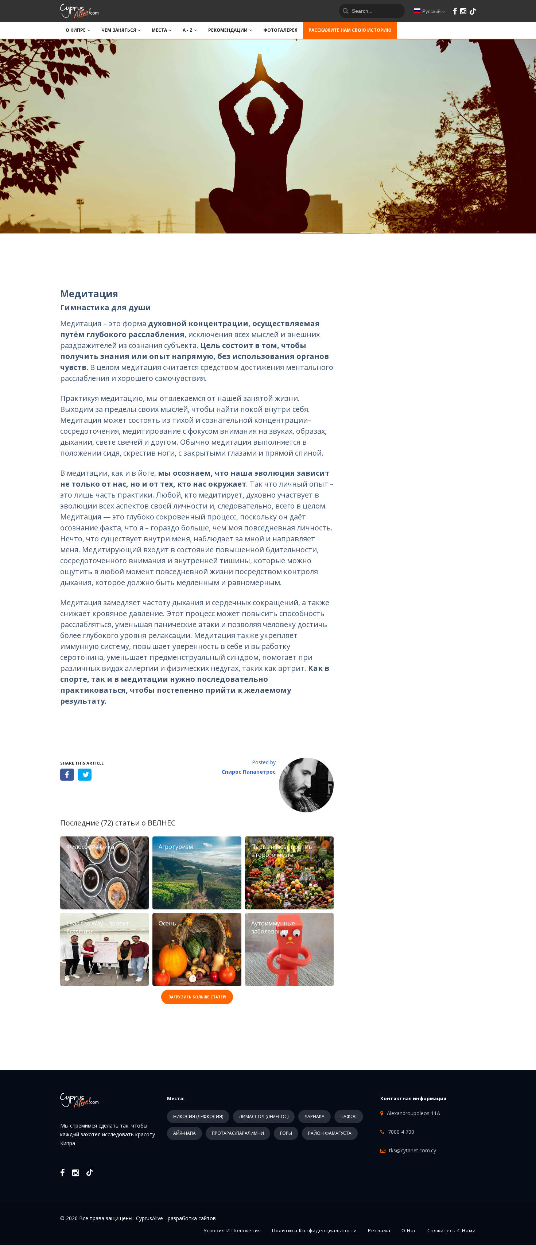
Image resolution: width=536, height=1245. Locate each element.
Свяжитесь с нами (451, 1230)
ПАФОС (349, 1116)
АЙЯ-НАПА (184, 1133)
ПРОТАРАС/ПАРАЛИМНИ (238, 1133)
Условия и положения (232, 1230)
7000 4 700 (401, 1131)
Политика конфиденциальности (314, 1230)
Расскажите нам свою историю (350, 30)
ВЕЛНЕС (161, 823)
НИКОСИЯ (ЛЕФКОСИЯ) (198, 1116)
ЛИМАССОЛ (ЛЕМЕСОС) (263, 1116)
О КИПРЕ (76, 30)
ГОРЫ (286, 1133)
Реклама (379, 1230)
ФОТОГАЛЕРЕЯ (280, 30)
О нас (408, 1230)
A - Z (188, 30)
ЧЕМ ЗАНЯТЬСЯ (118, 30)
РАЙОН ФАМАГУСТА (329, 1133)
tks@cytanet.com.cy (412, 1150)
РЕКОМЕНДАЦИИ (228, 30)
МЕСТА (159, 30)
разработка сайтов (192, 1218)
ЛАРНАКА (314, 1116)
